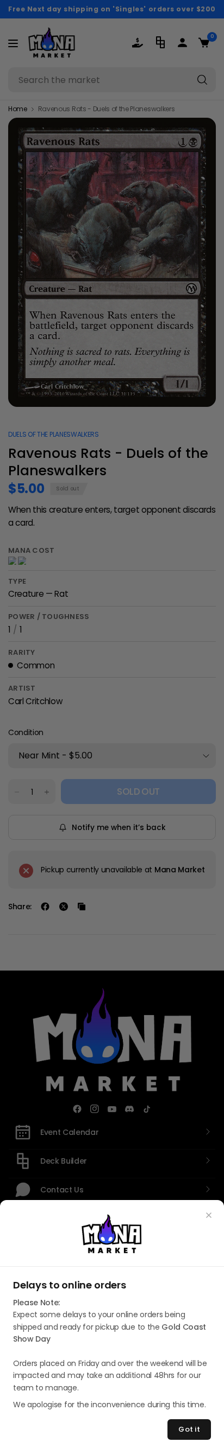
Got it (189, 1429)
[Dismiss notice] (208, 1215)
